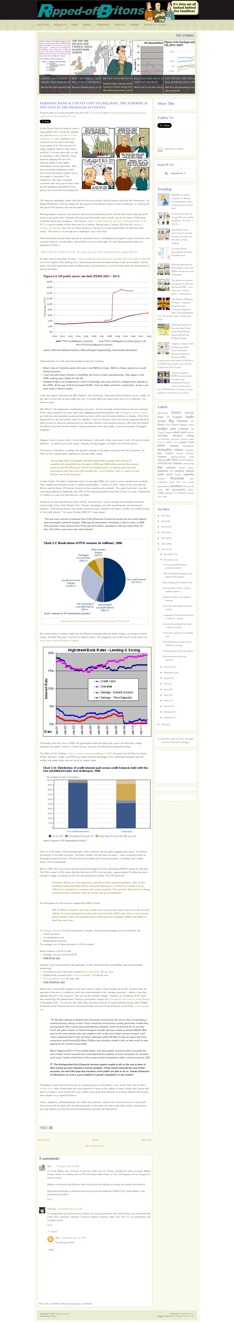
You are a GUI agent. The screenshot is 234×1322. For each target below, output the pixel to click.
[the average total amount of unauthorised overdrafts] (94, 467)
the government (175, 489)
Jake (49, 1166)
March (167, 706)
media (191, 457)
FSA (54, 116)
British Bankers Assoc (183, 424)
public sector (165, 474)
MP (169, 459)
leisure (179, 453)
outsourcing (188, 463)
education (162, 435)
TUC (175, 493)
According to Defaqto (50, 930)
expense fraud (187, 439)
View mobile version (94, 1145)
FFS (164, 442)
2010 (163, 724)
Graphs (183, 442)
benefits (161, 421)
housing (174, 445)
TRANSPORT (102, 24)
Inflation (178, 449)
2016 (163, 521)
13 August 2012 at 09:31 (68, 1166)
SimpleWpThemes (186, 1314)
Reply (49, 1199)
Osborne (177, 463)
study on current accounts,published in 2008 (90, 753)
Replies (54, 1231)
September (169, 672)
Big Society (178, 421)
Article (113, 112)
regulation (188, 474)
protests (190, 470)
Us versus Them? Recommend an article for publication (181, 252)
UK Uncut (182, 493)
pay (74, 116)
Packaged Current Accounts (133, 412)
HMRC (161, 445)
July (166, 683)
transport (169, 493)
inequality (61, 116)
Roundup (177, 478)
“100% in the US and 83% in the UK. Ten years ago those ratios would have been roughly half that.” (89, 252)
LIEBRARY (134, 24)
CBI (192, 429)
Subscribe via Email (174, 148)
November (169, 559)
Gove (175, 442)
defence (191, 432)
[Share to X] (48, 1127)
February (168, 712)
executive (175, 439)
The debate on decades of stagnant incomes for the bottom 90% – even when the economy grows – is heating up (182, 287)
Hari (57, 1237)
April (166, 700)
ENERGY (87, 24)
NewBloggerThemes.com (183, 1316)
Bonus (143, 112)
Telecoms (186, 486)
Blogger (185, 742)
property (179, 470)
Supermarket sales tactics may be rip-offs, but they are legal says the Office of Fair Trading (181, 236)
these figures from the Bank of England (59, 640)
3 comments (95, 112)
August (167, 678)
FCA (159, 442)
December (169, 554)
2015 (163, 527)
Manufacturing (178, 456)
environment (163, 439)
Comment (168, 432)
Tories (160, 492)
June (166, 689)
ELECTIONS (43, 24)
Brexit (168, 425)
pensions (171, 467)
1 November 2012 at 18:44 (73, 1237)
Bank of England (124, 112)
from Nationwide (91, 972)
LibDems (190, 453)
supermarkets (163, 486)
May (166, 695)
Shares (184, 482)
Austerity (189, 412)
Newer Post (43, 1140)
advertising (162, 413)
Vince (159, 496)
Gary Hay (51, 1208)
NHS (174, 459)
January (167, 717)
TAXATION (119, 24)
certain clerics (47, 1088)
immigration (188, 445)
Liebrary (162, 456)
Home (95, 1140)
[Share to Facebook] (51, 1127)
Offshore (190, 460)
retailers (161, 478)
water (165, 496)
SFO (178, 482)
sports (191, 482)
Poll (171, 471)
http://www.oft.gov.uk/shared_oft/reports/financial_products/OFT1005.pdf (95, 621)
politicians (162, 470)
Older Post (146, 1140)
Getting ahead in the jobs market (178, 651)
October (168, 667)
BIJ (192, 421)
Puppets (178, 475)
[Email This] (41, 1127)
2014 (163, 532)
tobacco (191, 490)
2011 (163, 549)
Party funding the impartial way (177, 582)
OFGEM (162, 463)
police (191, 467)
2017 (163, 515)
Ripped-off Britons (62, 1314)
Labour (169, 453)
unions (191, 493)
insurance (189, 450)
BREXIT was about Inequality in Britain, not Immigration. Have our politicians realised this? (182, 202)
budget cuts (166, 428)
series (172, 482)
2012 (163, 543)
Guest (191, 442)
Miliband (161, 460)
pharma (182, 468)
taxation (176, 486)
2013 (163, 538)
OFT (69, 116)
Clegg (160, 432)
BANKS (74, 24)
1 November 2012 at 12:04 (69, 1208)
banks (136, 112)
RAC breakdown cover (54, 978)
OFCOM (182, 460)
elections (177, 435)
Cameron (183, 428)
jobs (159, 453)
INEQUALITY (60, 24)
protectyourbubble (82, 975)
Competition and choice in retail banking (129, 999)
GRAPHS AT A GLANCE (155, 24)
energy (190, 435)
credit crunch (46, 116)
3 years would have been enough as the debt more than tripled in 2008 (112, 259)
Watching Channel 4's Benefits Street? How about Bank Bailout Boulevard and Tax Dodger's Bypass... (181, 331)
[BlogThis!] (44, 1127)
